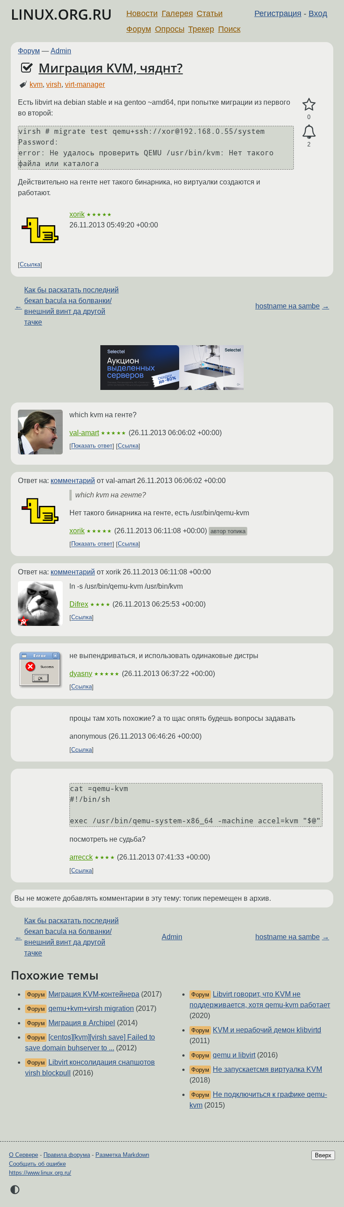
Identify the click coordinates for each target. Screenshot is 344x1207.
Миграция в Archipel (81, 1023)
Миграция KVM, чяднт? (111, 67)
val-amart (84, 433)
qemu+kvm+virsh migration (91, 1008)
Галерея (177, 13)
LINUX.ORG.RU (61, 14)
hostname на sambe (287, 306)
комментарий (73, 480)
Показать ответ (91, 446)
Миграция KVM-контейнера (93, 994)
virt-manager (85, 84)
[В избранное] (309, 105)
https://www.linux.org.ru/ (40, 1172)
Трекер (201, 29)
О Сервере (23, 1154)
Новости (142, 13)
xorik (77, 214)
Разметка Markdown (122, 1154)
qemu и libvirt (234, 1055)
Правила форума (66, 1154)
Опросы (170, 29)
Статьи (210, 13)
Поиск (229, 29)
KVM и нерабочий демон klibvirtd (267, 1030)
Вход (318, 13)
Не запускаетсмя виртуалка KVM (267, 1069)
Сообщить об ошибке (37, 1163)
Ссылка (30, 264)
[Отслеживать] (309, 132)
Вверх (323, 1155)
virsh (53, 84)
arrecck (81, 857)
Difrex (78, 604)
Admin (61, 51)
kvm (36, 84)
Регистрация (277, 13)
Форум (138, 29)
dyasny (80, 673)
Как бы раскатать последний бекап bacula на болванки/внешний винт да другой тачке (71, 306)
